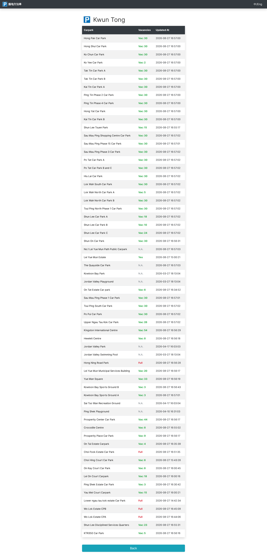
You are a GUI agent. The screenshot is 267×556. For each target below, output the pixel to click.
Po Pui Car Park (93, 314)
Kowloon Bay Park (94, 273)
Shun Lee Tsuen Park (96, 127)
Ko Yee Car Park (93, 62)
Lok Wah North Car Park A (99, 192)
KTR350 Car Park (94, 533)
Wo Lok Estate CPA (95, 516)
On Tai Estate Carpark (96, 443)
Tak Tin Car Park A (94, 70)
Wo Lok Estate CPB (95, 508)
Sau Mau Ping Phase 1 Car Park (102, 297)
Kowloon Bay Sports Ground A (101, 395)
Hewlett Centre (92, 338)
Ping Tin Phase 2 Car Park (99, 94)
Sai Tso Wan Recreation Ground (102, 403)
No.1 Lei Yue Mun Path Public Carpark (105, 249)
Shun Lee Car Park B (95, 224)
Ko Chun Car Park (94, 54)
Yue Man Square (93, 378)
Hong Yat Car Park (94, 111)
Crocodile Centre (94, 427)
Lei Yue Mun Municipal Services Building (107, 370)
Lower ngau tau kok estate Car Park (104, 500)
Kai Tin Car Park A (94, 86)
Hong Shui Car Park (95, 46)
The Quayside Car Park (97, 265)
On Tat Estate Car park (97, 289)
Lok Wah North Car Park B (99, 200)
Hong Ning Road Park (96, 362)
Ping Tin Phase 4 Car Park (99, 103)
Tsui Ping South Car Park (98, 305)
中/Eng (258, 4)
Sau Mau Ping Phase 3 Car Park (102, 151)
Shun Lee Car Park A (96, 216)
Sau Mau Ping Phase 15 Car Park (102, 143)
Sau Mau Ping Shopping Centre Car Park (107, 135)
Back (133, 548)
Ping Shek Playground (96, 411)
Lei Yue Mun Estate (95, 257)
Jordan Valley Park (95, 346)
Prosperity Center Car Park (99, 419)
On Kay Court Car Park (97, 468)
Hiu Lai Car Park (93, 176)
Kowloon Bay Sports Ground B (101, 387)
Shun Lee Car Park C (96, 232)
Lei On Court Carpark (96, 476)
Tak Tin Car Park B (94, 78)
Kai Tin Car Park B (94, 119)
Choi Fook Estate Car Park (99, 451)
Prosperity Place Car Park (99, 435)
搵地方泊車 (14, 4)
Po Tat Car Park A (94, 159)
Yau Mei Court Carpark (97, 492)
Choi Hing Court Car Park (98, 460)
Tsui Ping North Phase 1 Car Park (103, 208)
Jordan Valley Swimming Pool (101, 354)
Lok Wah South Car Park (98, 184)
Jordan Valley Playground (98, 281)
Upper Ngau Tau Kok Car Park (101, 322)
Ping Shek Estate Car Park (99, 484)
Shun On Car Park (94, 240)
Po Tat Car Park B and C (98, 167)
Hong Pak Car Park (95, 38)
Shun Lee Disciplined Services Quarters (106, 524)
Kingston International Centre (101, 330)
